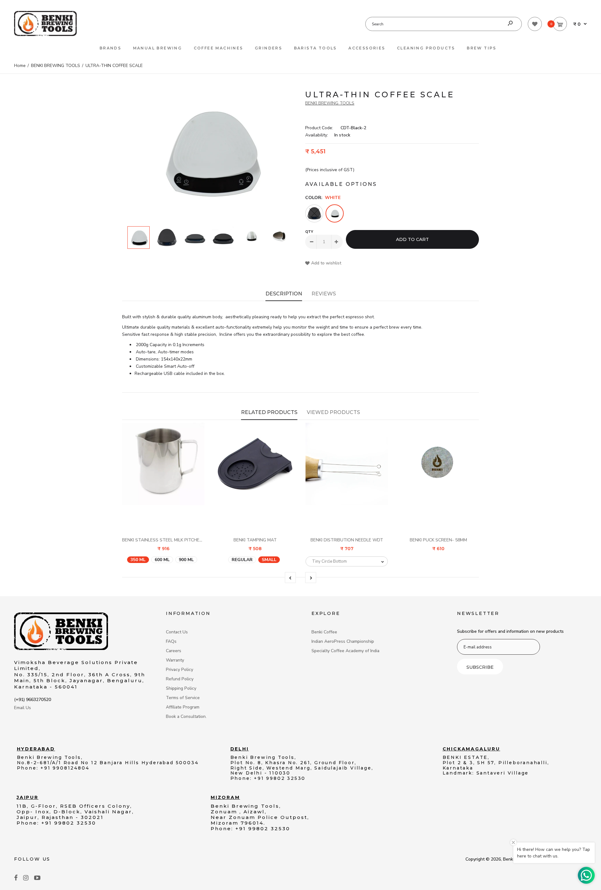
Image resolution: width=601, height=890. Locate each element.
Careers (173, 651)
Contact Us (177, 632)
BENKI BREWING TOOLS (329, 103)
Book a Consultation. (186, 716)
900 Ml (186, 560)
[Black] (314, 213)
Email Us (22, 708)
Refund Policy (179, 679)
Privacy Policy (179, 670)
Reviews (323, 294)
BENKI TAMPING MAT (255, 540)
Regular (242, 560)
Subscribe (480, 667)
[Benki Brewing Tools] (45, 35)
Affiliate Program (182, 707)
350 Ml (138, 560)
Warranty (175, 660)
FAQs (171, 641)
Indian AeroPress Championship (342, 641)
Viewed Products (333, 412)
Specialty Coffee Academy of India (345, 651)
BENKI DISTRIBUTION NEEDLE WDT (347, 540)
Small (269, 560)
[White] (335, 213)
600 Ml (162, 560)
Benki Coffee (324, 632)
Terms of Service (183, 698)
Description (283, 294)
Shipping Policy (181, 688)
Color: (323, 198)
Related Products (269, 412)
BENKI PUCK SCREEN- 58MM (438, 540)
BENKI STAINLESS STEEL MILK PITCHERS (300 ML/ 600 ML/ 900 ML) (190, 540)
